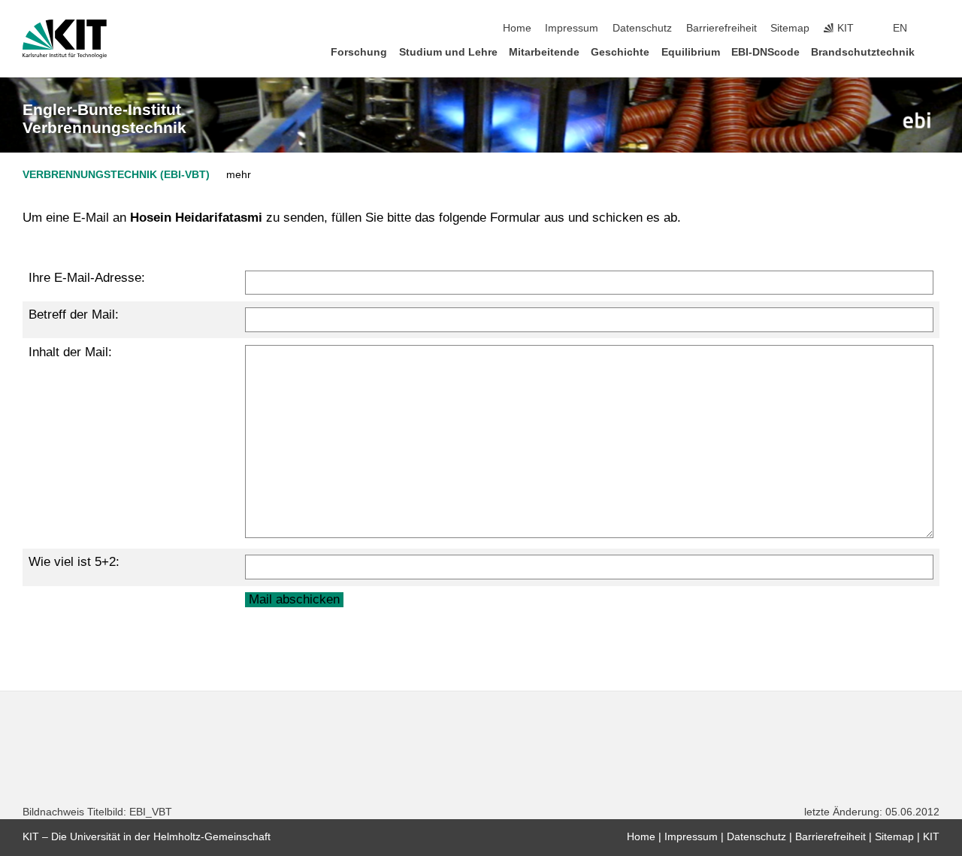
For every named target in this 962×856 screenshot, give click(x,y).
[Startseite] (934, 51)
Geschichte (620, 52)
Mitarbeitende (544, 52)
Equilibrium (690, 52)
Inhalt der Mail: (70, 352)
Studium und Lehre (448, 52)
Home (517, 28)
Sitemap (789, 28)
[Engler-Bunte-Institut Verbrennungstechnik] (916, 120)
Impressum (571, 28)
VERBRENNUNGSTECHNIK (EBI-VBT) (116, 174)
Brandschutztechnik (863, 52)
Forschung (359, 52)
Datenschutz (642, 28)
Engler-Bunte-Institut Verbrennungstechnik (104, 119)
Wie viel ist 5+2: (74, 562)
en (900, 28)
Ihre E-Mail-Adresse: (87, 278)
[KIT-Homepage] (65, 39)
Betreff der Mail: (74, 314)
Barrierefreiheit (721, 28)
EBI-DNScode (765, 52)
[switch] (934, 29)
